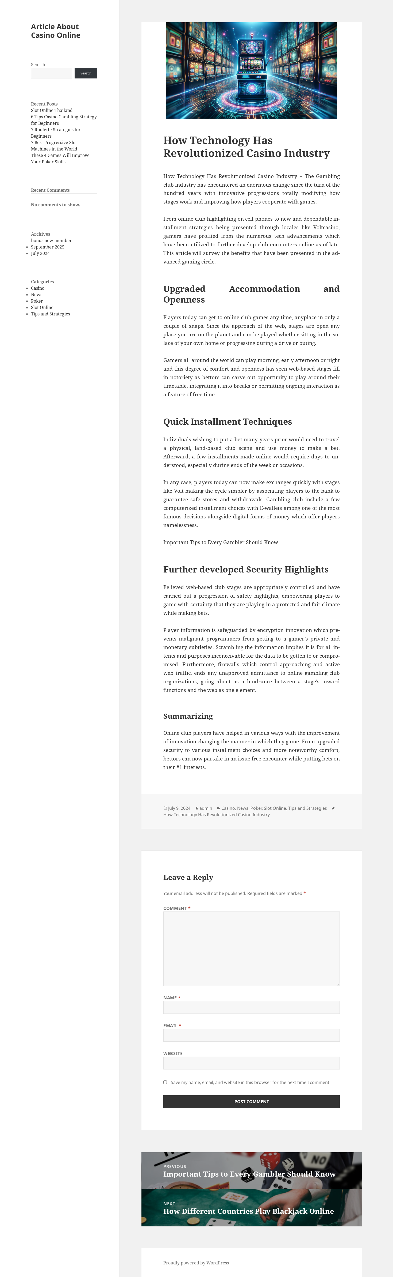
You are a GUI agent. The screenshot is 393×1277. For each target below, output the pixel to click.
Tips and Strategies (50, 314)
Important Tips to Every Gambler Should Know (220, 542)
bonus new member (51, 240)
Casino (37, 288)
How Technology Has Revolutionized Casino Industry (216, 815)
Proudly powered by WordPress (196, 1263)
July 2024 (40, 253)
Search (38, 64)
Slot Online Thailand (52, 110)
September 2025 (47, 247)
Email (172, 1026)
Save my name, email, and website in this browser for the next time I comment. (250, 1082)
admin (205, 808)
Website (173, 1053)
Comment (177, 908)
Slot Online (42, 307)
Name (172, 998)
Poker (37, 301)
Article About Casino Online (55, 30)
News (36, 294)
